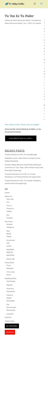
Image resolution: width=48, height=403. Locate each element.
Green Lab (10, 259)
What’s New (10, 321)
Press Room (9, 263)
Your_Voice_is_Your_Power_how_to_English (22, 124)
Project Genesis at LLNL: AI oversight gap (21, 154)
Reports (9, 285)
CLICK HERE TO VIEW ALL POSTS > (21, 138)
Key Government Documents (11, 307)
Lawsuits (9, 314)
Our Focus (9, 221)
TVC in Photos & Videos (10, 208)
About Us (8, 196)
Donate (10, 332)
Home (7, 193)
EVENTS (8, 317)
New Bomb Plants (8, 234)
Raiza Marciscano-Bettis (21, 20)
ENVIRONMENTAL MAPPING (10, 252)
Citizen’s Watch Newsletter (10, 298)
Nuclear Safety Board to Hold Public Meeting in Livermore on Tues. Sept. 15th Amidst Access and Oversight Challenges (24, 167)
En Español (37, 23)
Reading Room (10, 278)
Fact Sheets (10, 281)
